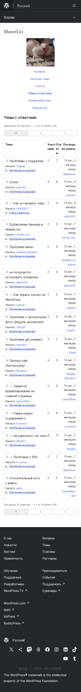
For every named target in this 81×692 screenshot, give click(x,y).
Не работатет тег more (30, 436)
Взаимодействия (40, 100)
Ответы (40, 86)
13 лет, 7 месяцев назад (70, 228)
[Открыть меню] (75, 5)
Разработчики (14, 584)
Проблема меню (21, 247)
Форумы (9, 17)
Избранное (40, 107)
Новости (10, 545)
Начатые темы (39, 78)
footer (13, 182)
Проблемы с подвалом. (26, 161)
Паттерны (49, 558)
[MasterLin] (40, 53)
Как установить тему (28, 203)
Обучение (11, 571)
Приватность (13, 558)
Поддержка (12, 577)
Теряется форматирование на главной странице (19, 391)
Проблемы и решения (22, 170)
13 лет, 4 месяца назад (70, 186)
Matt (9, 610)
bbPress (11, 616)
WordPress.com (16, 603)
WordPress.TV (15, 591)
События (48, 577)
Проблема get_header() (26, 339)
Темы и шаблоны (19, 213)
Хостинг (10, 552)
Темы (46, 545)
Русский (19, 640)
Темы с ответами (40, 93)
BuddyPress (14, 623)
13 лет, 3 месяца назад (70, 165)
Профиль (40, 71)
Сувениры (51, 591)
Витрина (48, 538)
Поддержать (53, 584)
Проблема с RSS (25, 457)
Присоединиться (54, 571)
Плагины (48, 552)
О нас (8, 538)
